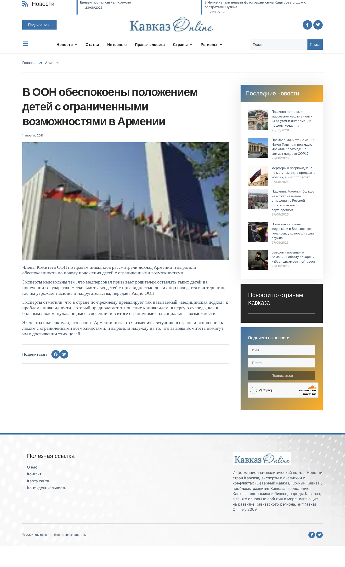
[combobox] (278, 44)
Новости (65, 44)
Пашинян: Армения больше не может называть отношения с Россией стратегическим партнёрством (293, 200)
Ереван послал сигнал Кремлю (105, 2)
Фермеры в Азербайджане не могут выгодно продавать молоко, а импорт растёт (293, 172)
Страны (180, 44)
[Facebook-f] (307, 25)
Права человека (150, 44)
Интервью (117, 44)
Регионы (209, 44)
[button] (55, 354)
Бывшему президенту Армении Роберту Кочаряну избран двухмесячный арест (293, 256)
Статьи (92, 44)
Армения (52, 62)
